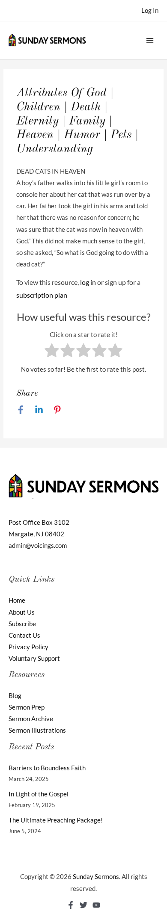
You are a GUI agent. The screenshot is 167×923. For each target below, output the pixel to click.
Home (17, 600)
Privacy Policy (28, 647)
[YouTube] (96, 905)
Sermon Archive (31, 718)
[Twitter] (83, 905)
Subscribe (22, 623)
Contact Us (24, 635)
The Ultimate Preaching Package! (56, 820)
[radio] (52, 352)
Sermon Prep (27, 707)
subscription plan (41, 295)
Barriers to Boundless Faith (47, 768)
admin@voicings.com (38, 545)
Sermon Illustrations (37, 730)
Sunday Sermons (96, 876)
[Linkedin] (39, 409)
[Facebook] (20, 409)
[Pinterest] (57, 409)
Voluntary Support (34, 658)
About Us (22, 612)
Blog (15, 695)
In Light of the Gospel (39, 794)
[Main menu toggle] (149, 40)
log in (88, 282)
